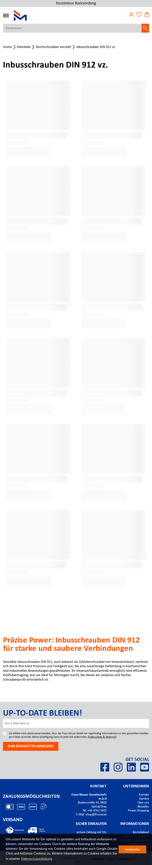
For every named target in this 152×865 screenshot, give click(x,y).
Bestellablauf (141, 832)
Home (7, 47)
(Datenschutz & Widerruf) (102, 737)
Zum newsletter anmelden (31, 746)
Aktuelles (143, 806)
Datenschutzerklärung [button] (36, 858)
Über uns (143, 802)
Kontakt (98, 786)
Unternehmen (136, 786)
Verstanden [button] (132, 849)
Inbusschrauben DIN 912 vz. (96, 47)
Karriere (144, 798)
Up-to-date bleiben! (42, 713)
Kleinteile (23, 47)
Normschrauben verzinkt (53, 47)
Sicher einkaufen (91, 824)
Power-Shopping (138, 810)
